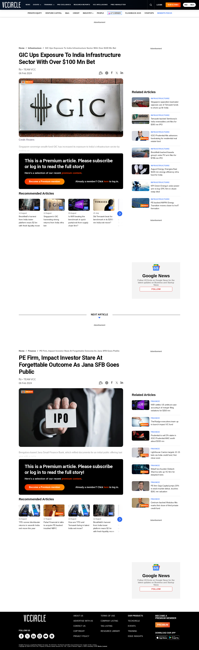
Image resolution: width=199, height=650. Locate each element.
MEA (192, 5)
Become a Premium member (44, 181)
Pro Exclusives (64, 4)
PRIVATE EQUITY (35, 13)
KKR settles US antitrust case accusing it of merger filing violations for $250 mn (164, 408)
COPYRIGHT (79, 631)
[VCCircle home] (11, 5)
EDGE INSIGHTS (135, 636)
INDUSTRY (87, 13)
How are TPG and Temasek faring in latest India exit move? (78, 525)
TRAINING (132, 631)
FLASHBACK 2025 (133, 13)
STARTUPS (149, 13)
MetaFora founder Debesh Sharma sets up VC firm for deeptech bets (163, 472)
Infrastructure (35, 48)
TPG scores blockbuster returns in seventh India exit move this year (29, 525)
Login (159, 5)
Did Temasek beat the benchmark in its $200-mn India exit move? (103, 219)
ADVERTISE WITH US (83, 621)
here (106, 181)
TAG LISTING (106, 626)
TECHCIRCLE (134, 621)
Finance (32, 351)
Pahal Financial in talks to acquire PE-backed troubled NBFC (54, 525)
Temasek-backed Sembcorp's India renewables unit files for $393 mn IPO (164, 121)
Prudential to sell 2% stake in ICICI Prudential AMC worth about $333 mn (163, 438)
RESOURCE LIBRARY (110, 631)
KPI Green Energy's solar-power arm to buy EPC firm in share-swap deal (165, 189)
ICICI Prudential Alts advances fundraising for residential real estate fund (164, 138)
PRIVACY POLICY (81, 636)
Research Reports (82, 4)
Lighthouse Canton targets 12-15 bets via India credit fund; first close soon (165, 455)
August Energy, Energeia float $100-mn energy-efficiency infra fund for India (165, 172)
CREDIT (76, 13)
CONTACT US (79, 626)
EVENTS (132, 626)
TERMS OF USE (108, 616)
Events (36, 4)
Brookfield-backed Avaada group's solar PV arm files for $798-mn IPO (163, 155)
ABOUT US (78, 616)
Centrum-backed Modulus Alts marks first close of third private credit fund (164, 505)
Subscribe (173, 5)
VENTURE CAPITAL (53, 13)
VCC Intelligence (100, 4)
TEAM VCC (30, 69)
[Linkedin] (121, 73)
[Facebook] (111, 73)
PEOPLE (100, 13)
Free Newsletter (118, 4)
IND (185, 5)
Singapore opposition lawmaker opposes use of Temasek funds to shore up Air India (165, 105)
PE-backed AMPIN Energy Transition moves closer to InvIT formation (165, 205)
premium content (71, 173)
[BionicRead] (100, 73)
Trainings (48, 4)
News (28, 4)
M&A (67, 13)
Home (21, 48)
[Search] (150, 5)
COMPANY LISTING (109, 621)
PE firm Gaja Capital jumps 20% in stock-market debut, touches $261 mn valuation (165, 489)
